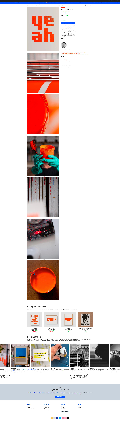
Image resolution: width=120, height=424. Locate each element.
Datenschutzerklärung (65, 408)
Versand (45, 408)
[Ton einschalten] (68, 365)
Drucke (28, 5)
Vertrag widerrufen (64, 411)
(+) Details (43, 93)
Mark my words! (34, 369)
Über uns (28, 407)
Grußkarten (33, 5)
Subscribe (43, 2)
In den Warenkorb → (68, 23)
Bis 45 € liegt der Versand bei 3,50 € (67, 19)
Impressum (63, 407)
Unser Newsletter (4, 2)
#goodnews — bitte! (30, 408)
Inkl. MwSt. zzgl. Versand (65, 16)
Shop (28, 406)
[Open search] (39, 5)
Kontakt (45, 406)
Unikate (37, 5)
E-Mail (79, 406)
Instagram (79, 407)
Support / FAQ (46, 407)
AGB (61, 406)
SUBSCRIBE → (60, 396)
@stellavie (62, 370)
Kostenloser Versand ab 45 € (66, 17)
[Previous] (2, 355)
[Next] (117, 355)
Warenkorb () (89, 5)
